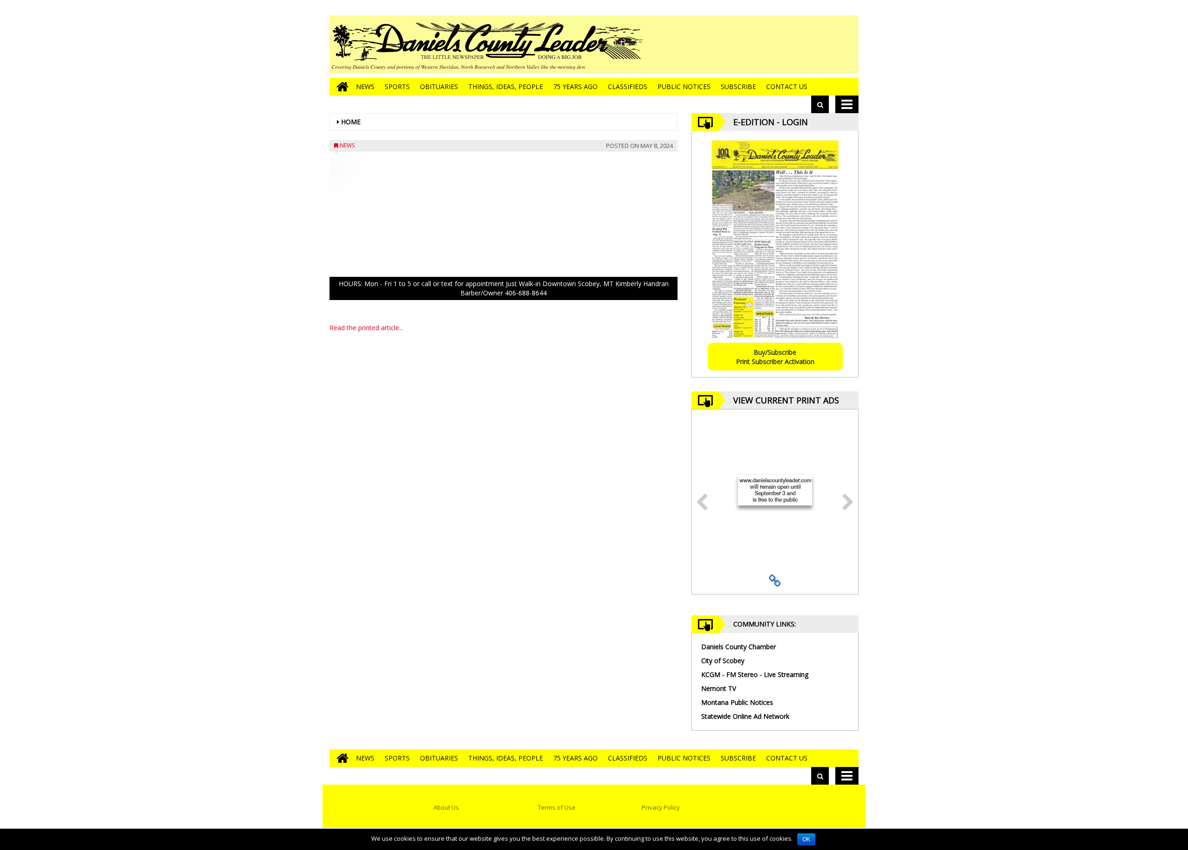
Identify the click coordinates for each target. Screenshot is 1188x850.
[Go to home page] (340, 87)
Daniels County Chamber (738, 646)
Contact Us (786, 86)
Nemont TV (718, 688)
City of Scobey (722, 660)
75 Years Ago (575, 86)
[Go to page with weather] (789, 44)
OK (806, 839)
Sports (397, 86)
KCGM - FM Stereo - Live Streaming (754, 674)
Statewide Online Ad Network (745, 716)
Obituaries (439, 86)
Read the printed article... (366, 327)
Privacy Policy (661, 807)
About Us (446, 807)
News (365, 86)
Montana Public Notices (737, 702)
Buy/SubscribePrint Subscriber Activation (775, 357)
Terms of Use (556, 807)
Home (351, 121)
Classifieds (627, 86)
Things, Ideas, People (505, 86)
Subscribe (738, 86)
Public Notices (684, 86)
